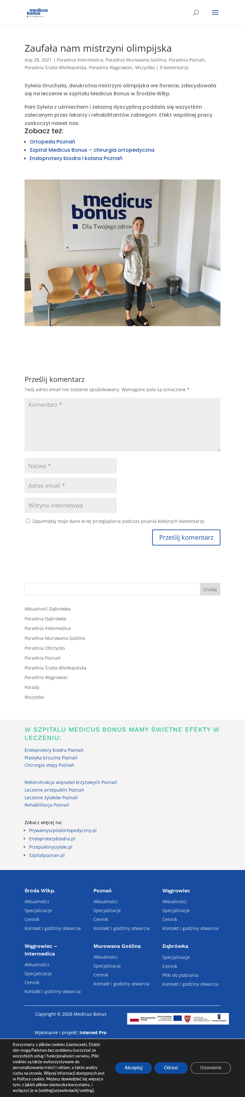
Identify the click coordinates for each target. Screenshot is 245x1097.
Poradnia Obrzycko (45, 648)
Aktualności (37, 901)
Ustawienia (210, 1068)
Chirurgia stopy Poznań (49, 765)
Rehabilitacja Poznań (47, 805)
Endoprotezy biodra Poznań (54, 750)
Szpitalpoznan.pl (47, 855)
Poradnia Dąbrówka (45, 619)
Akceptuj (133, 1068)
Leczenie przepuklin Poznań (54, 790)
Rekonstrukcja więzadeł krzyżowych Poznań (71, 782)
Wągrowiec (176, 891)
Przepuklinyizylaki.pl (50, 847)
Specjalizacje (38, 910)
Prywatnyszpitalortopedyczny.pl (63, 830)
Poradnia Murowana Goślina (136, 60)
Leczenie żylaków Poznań (51, 797)
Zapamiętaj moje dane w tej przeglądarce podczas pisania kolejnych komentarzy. (118, 521)
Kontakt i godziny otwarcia (53, 928)
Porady (32, 687)
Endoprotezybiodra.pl (52, 839)
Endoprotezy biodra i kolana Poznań (76, 158)
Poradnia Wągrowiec (111, 67)
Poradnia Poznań (187, 60)
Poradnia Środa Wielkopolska (55, 67)
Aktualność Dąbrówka (48, 609)
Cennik (32, 919)
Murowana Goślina (117, 946)
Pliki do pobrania (180, 975)
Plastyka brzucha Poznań (51, 758)
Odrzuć (171, 1068)
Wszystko (145, 67)
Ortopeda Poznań (52, 141)
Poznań (102, 891)
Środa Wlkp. (40, 891)
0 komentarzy (174, 67)
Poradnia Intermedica (80, 60)
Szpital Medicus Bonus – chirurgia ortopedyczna (92, 150)
